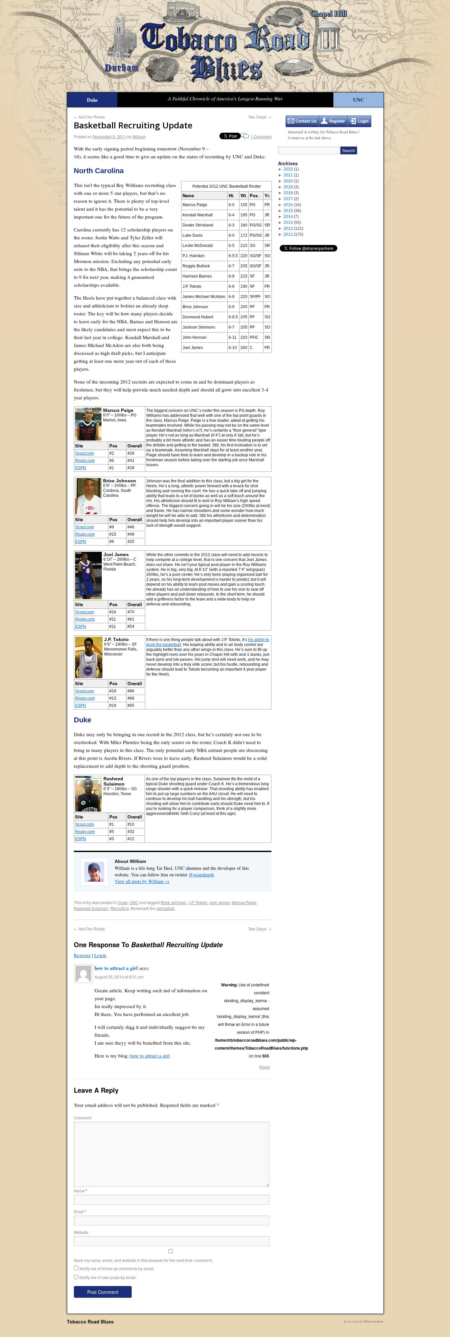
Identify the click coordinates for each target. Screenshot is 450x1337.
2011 (293, 234)
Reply (264, 1067)
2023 (291, 169)
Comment (82, 1117)
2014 (291, 216)
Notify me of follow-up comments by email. (117, 1268)
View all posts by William (142, 881)
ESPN (80, 468)
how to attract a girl (116, 968)
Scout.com (84, 453)
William (139, 136)
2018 (291, 193)
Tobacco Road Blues (90, 1321)
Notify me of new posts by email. (108, 1277)
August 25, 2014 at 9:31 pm (119, 976)
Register (82, 955)
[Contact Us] (302, 121)
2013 (292, 222)
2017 (291, 199)
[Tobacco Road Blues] (225, 46)
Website (81, 1232)
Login (100, 955)
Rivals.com (85, 460)
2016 (292, 204)
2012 (293, 228)
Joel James (219, 902)
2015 (292, 210)
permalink (165, 908)
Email (80, 1211)
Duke (92, 99)
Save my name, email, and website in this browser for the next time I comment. (143, 1260)
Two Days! (259, 117)
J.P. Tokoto (197, 902)
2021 (291, 175)
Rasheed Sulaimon (91, 908)
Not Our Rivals (89, 117)
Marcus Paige (244, 902)
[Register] (333, 121)
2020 (291, 181)
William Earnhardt (373, 1321)
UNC (358, 99)
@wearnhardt (201, 874)
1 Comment (261, 136)
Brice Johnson (173, 902)
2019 (291, 187)
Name (80, 1190)
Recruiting (119, 908)
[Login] (359, 121)
